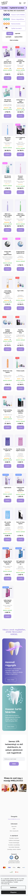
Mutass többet (10, 679)
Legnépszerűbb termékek (18, 37)
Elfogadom (13, 892)
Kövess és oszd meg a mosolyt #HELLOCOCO (13, 779)
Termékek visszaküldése (14, 845)
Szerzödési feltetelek (14, 847)
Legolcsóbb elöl (17, 33)
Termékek (4, 8)
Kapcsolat (14, 826)
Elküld (14, 764)
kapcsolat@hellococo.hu (14, 819)
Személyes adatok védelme (14, 849)
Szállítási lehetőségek (14, 840)
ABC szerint (14, 40)
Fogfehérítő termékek (17, 8)
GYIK (14, 828)
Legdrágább (8, 37)
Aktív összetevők (14, 831)
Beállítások (13, 887)
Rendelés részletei (14, 838)
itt (8, 883)
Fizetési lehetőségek (14, 842)
